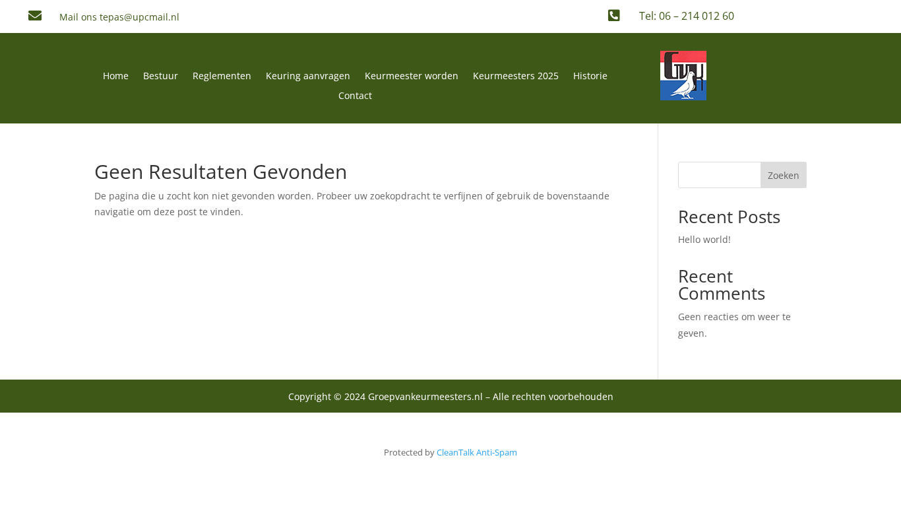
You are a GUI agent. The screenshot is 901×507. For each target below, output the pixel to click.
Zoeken (783, 175)
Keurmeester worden (411, 76)
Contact (355, 96)
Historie (590, 76)
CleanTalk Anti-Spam (477, 452)
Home (116, 76)
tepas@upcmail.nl (139, 17)
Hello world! (704, 239)
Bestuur (160, 76)
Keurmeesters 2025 (516, 76)
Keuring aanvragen (308, 76)
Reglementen (222, 76)
